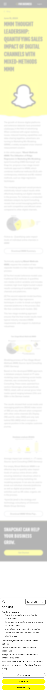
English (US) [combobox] (32, 602)
